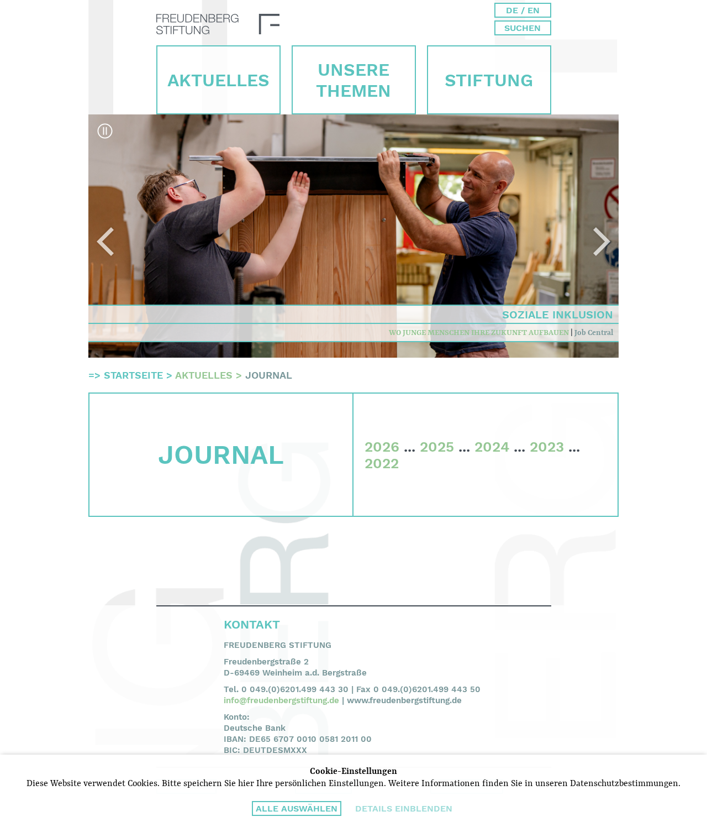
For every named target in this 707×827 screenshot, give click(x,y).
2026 (382, 446)
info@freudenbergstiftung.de (281, 700)
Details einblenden (403, 808)
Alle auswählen (296, 808)
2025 (437, 446)
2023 (547, 446)
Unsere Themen (353, 80)
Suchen (522, 28)
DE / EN (523, 10)
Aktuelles (218, 80)
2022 (382, 463)
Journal (268, 375)
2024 (491, 446)
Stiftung (489, 80)
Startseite (133, 375)
